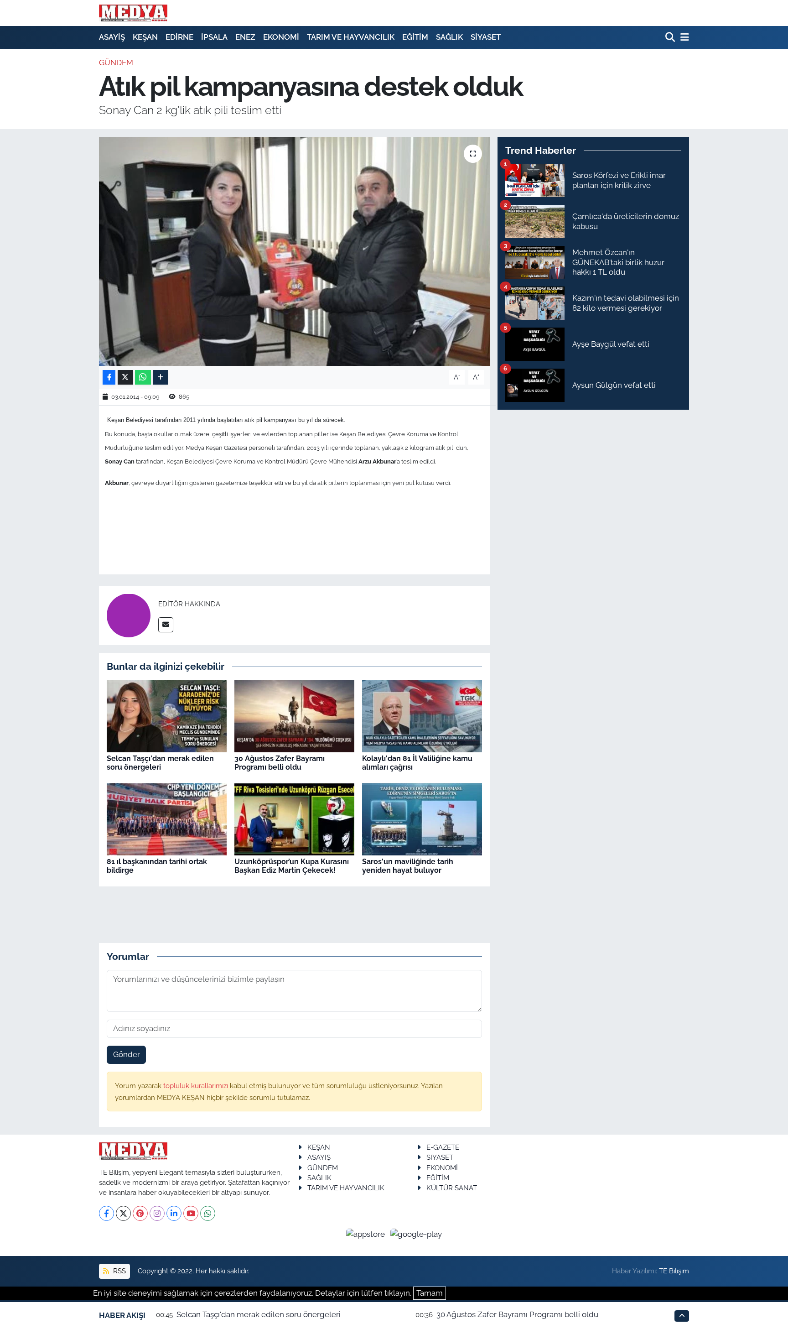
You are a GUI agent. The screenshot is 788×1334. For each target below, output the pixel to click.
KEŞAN (145, 37)
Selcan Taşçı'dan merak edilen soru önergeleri (160, 762)
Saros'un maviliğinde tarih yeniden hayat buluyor (407, 866)
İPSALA (214, 37)
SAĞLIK (449, 37)
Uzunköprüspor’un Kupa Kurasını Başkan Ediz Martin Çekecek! (291, 866)
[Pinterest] (140, 1213)
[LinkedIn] (173, 1213)
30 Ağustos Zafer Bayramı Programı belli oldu (279, 762)
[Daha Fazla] (160, 377)
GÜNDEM (116, 62)
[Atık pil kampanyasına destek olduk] (294, 251)
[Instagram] (157, 1213)
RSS (118, 1271)
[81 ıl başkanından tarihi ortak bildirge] (167, 818)
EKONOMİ (281, 37)
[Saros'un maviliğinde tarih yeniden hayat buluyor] (422, 818)
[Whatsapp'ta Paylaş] (143, 377)
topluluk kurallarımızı (196, 1085)
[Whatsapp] (207, 1213)
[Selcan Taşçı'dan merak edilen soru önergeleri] (167, 715)
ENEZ (245, 37)
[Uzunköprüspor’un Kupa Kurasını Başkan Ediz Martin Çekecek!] (294, 818)
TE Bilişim (674, 1271)
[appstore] (366, 1234)
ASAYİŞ (112, 37)
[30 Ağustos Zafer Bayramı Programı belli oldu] (294, 715)
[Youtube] (190, 1213)
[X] (123, 1213)
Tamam (429, 1293)
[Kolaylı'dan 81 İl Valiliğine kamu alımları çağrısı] (422, 715)
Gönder (126, 1054)
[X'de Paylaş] (125, 377)
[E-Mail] (165, 624)
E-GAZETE (442, 1147)
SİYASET (486, 37)
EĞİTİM (415, 37)
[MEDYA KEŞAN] (133, 13)
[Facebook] (106, 1213)
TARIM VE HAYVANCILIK (350, 37)
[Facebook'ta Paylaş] (109, 377)
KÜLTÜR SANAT (451, 1188)
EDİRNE (179, 37)
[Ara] (671, 37)
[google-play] (416, 1234)
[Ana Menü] (683, 37)
